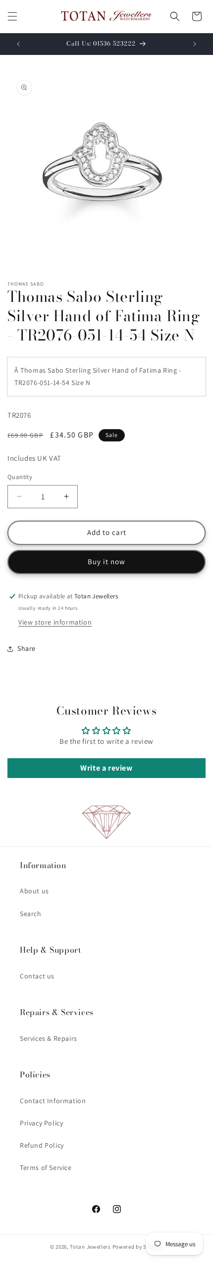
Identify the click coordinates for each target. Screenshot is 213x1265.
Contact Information (53, 1100)
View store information (55, 622)
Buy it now (106, 561)
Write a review (106, 768)
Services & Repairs (48, 1038)
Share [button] (26, 648)
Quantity (19, 477)
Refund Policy (42, 1145)
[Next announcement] (195, 44)
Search (31, 913)
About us (34, 890)
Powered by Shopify (137, 1246)
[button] (12, 16)
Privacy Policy (41, 1123)
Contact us (37, 976)
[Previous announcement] (18, 44)
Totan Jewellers (90, 1246)
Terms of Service (46, 1167)
